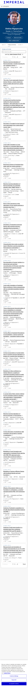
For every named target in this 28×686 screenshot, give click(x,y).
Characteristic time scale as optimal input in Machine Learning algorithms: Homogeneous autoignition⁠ (13, 245)
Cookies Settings (14, 676)
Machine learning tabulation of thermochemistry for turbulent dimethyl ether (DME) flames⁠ (11, 185)
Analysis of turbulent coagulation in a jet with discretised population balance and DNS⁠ (14, 509)
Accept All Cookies (14, 683)
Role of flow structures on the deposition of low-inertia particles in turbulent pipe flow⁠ (13, 205)
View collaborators (14, 40)
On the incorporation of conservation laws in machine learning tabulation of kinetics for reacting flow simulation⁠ (13, 354)
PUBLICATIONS (12, 44)
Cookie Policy (7, 673)
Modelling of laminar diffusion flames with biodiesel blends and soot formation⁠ (13, 473)
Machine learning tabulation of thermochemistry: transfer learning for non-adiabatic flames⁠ (14, 63)
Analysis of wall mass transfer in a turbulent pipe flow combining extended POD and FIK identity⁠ (12, 529)
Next (24, 57)
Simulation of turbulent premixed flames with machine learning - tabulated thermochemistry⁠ (12, 226)
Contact (8, 37)
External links (18, 37)
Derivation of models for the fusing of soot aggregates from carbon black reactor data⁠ (13, 125)
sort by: (7, 54)
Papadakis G (6, 174)
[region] (14, 673)
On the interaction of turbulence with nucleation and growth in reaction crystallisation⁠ (13, 433)
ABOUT (4, 44)
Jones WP (11, 71)
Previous (5, 57)
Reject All (14, 679)
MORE (19, 44)
